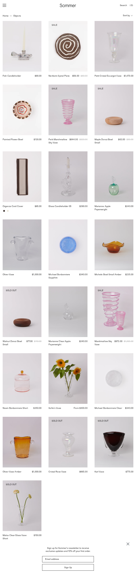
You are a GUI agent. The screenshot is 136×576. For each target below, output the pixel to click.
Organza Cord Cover (13, 206)
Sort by (126, 15)
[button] (123, 5)
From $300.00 (80, 408)
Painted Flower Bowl (13, 139)
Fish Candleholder (12, 76)
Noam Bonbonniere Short (15, 408)
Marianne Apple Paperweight (103, 208)
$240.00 (129, 206)
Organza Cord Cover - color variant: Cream (8, 211)
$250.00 (37, 408)
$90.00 (38, 76)
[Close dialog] (128, 544)
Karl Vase (99, 472)
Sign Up (68, 567)
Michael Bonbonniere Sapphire (59, 276)
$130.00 (37, 139)
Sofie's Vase (55, 408)
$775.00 (129, 472)
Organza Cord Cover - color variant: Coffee (4, 211)
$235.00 (129, 274)
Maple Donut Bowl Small (104, 141)
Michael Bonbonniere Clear (108, 408)
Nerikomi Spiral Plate (59, 76)
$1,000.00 (36, 274)
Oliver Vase (8, 274)
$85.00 (38, 206)
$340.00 (83, 274)
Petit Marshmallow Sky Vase (58, 141)
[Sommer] (68, 5)
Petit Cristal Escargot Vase (108, 76)
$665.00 (83, 472)
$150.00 (37, 535)
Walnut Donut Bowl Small (12, 343)
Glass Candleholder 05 (60, 206)
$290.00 (83, 206)
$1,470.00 (128, 76)
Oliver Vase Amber (12, 472)
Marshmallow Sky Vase (103, 343)
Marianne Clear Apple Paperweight (59, 343)
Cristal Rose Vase (57, 472)
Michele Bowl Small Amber (108, 274)
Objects (17, 16)
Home (5, 16)
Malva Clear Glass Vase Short (15, 537)
